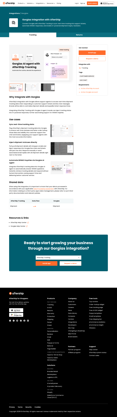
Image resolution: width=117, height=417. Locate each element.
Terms (20, 407)
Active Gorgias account (89, 92)
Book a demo (92, 3)
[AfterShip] (9, 3)
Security (28, 407)
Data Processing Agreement (43, 189)
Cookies (38, 407)
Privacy (12, 407)
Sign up (82, 3)
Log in (77, 3)
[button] (41, 63)
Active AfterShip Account (90, 88)
